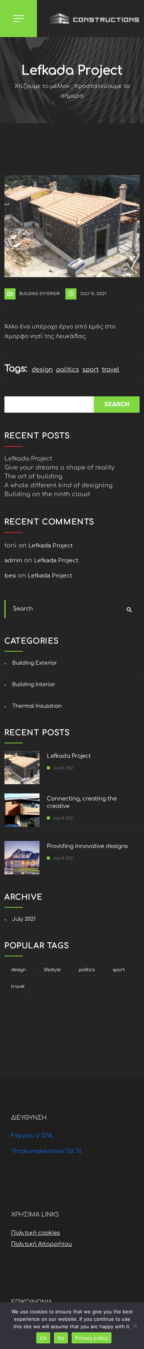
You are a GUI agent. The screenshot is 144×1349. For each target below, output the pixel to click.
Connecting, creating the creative (82, 802)
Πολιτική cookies (35, 1233)
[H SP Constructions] (90, 18)
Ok (43, 1338)
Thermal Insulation (37, 706)
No (61, 1338)
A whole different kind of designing (58, 485)
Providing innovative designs (87, 846)
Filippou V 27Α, (32, 1136)
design (42, 369)
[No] (134, 1325)
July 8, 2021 (93, 293)
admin (13, 560)
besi (10, 575)
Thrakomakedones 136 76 (46, 1151)
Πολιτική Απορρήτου (41, 1244)
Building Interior (33, 684)
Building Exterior (39, 293)
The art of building (33, 476)
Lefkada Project (28, 458)
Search (116, 404)
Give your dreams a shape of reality (59, 467)
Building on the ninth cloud (47, 494)
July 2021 (23, 919)
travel (110, 369)
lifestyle (52, 969)
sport (90, 369)
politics (67, 369)
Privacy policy (91, 1338)
